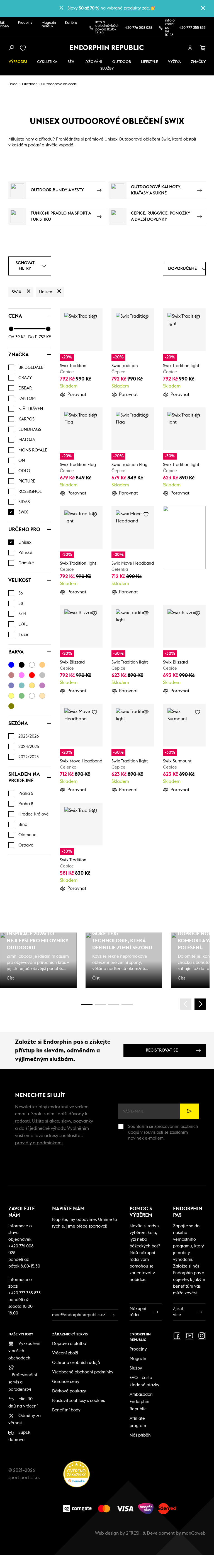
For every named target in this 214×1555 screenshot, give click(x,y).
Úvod (13, 84)
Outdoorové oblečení (59, 84)
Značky (198, 62)
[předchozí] (185, 1004)
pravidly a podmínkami (39, 1143)
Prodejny (25, 23)
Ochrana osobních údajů (76, 1363)
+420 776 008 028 (137, 28)
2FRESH (134, 1533)
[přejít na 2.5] (100, 1004)
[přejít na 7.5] (127, 1004)
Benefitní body (66, 1410)
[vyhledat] (11, 48)
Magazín (138, 1359)
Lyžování (93, 62)
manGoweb (194, 1533)
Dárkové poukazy (69, 1391)
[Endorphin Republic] (107, 47)
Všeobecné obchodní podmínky (82, 1372)
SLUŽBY (107, 68)
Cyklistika (47, 62)
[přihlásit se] (190, 48)
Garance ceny (65, 1382)
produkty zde (136, 8)
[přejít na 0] (87, 1004)
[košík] (202, 48)
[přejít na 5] (113, 1004)
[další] (200, 1004)
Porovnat (76, 394)
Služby (136, 1368)
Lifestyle (149, 62)
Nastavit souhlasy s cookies (78, 1401)
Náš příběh (140, 1435)
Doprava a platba (69, 1344)
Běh (70, 62)
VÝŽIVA (174, 62)
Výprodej (18, 62)
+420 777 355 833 (191, 28)
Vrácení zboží (65, 1353)
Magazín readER (49, 24)
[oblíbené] (24, 48)
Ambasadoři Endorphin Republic (141, 1401)
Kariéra (71, 23)
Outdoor (121, 62)
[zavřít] (203, 8)
